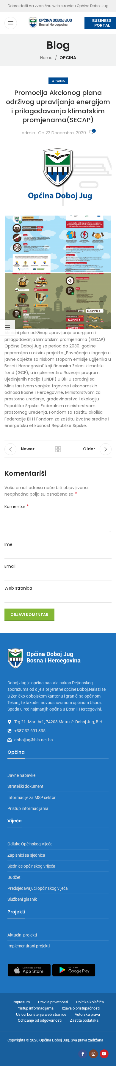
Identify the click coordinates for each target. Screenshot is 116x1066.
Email (9, 566)
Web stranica (18, 588)
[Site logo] (50, 22)
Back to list (58, 449)
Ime (8, 544)
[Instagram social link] (93, 1053)
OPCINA (67, 58)
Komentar (16, 506)
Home (46, 58)
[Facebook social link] (82, 1053)
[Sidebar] (7, 327)
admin (28, 133)
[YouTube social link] (104, 1053)
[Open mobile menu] (10, 23)
